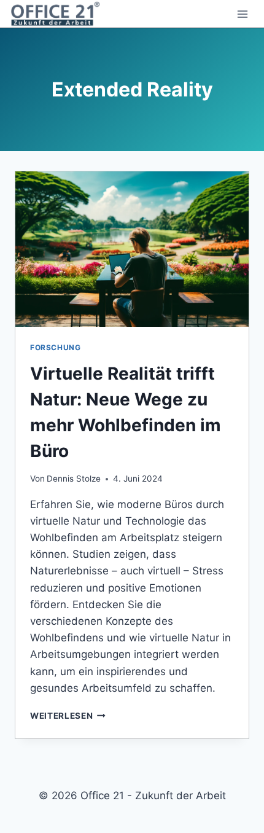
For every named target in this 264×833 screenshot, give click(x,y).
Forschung (55, 347)
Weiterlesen (68, 716)
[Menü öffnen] (242, 13)
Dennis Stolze (74, 478)
